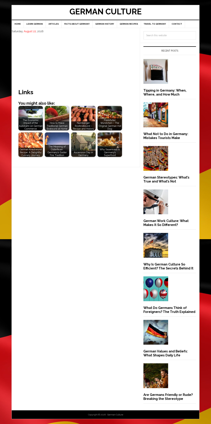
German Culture (105, 11)
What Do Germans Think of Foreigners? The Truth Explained (169, 310)
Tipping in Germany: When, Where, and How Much (164, 92)
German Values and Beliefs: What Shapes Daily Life (165, 353)
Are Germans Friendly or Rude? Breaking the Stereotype (168, 397)
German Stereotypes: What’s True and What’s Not (166, 179)
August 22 (30, 31)
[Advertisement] (76, 58)
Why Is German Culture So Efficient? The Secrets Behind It (168, 266)
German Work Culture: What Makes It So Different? (166, 223)
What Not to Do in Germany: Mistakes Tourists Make (165, 136)
